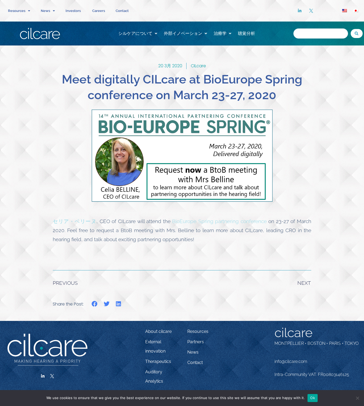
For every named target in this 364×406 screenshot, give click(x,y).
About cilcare (158, 331)
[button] (95, 304)
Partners (195, 341)
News (193, 352)
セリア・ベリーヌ (74, 221)
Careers (98, 11)
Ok (312, 398)
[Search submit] (357, 33)
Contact (122, 11)
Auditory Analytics (154, 376)
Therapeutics (158, 361)
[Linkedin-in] (43, 376)
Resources (197, 331)
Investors (74, 11)
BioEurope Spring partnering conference (219, 221)
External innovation (155, 346)
